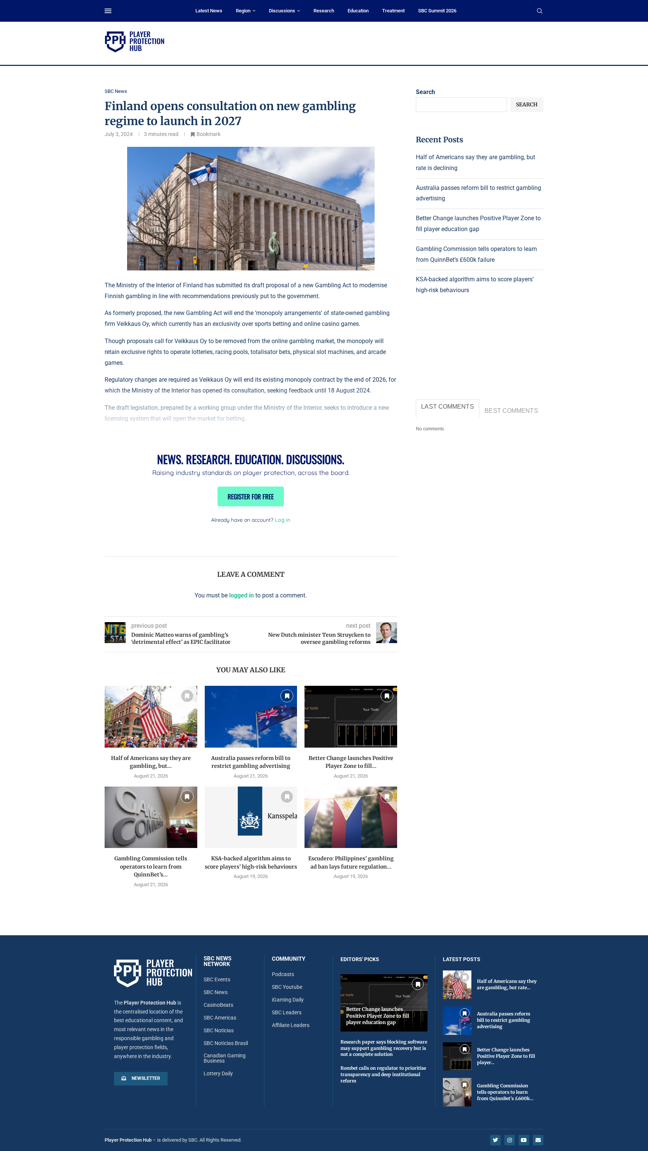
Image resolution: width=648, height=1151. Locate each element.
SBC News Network (217, 961)
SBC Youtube (287, 987)
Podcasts (283, 974)
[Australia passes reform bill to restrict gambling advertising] (251, 716)
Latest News (208, 10)
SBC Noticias (219, 1030)
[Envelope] (538, 1140)
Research (324, 10)
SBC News (216, 992)
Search (425, 92)
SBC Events (217, 979)
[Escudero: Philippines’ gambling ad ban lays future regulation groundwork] (350, 817)
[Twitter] (495, 1140)
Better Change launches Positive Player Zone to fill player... (506, 1056)
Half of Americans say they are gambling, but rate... (507, 984)
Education (358, 10)
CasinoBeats (218, 1005)
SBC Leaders (287, 1012)
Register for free (251, 496)
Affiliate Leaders (290, 1025)
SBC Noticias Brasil (226, 1043)
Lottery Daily (218, 1073)
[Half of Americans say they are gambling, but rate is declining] (151, 716)
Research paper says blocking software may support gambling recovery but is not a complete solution (383, 1048)
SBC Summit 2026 (437, 10)
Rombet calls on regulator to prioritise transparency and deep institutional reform (383, 1074)
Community (288, 959)
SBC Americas (220, 1017)
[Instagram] (509, 1140)
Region (243, 10)
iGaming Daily (288, 999)
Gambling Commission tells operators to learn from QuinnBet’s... (150, 866)
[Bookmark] (187, 696)
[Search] (539, 11)
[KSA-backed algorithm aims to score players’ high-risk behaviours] (251, 817)
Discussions (282, 10)
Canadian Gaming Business (225, 1058)
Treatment (393, 10)
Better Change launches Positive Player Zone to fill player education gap (377, 1016)
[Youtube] (524, 1140)
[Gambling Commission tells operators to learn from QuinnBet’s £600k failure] (151, 817)
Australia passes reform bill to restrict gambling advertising (503, 1020)
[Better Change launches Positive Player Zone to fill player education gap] (350, 716)
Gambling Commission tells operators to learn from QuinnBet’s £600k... (505, 1092)
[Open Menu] (108, 10)
